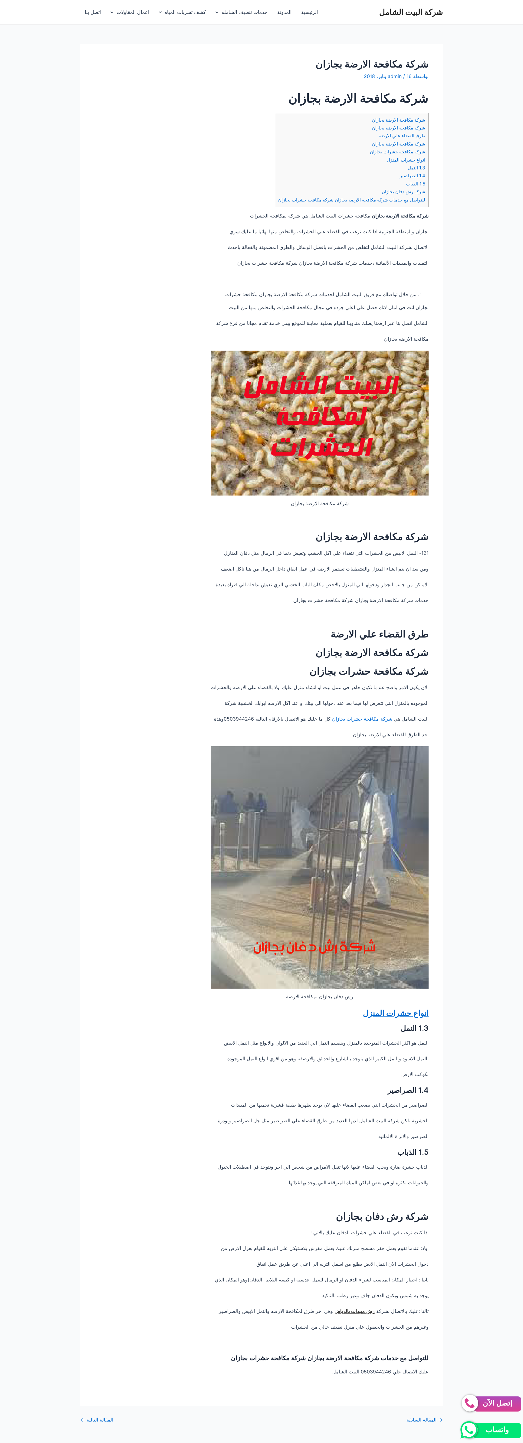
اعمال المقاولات (133, 12)
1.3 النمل (416, 168)
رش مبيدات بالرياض (354, 1311)
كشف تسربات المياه (185, 12)
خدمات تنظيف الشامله (245, 12)
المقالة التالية (97, 1419)
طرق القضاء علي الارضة (402, 136)
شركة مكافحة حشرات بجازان (397, 152)
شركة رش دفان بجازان (403, 192)
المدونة (284, 12)
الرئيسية (309, 12)
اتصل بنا (93, 12)
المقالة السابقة (424, 1419)
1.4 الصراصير (412, 175)
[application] (218, 12)
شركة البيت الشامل (411, 12)
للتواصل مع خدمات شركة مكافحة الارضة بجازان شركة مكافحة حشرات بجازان (351, 200)
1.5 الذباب (415, 184)
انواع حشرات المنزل (406, 160)
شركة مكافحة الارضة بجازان (398, 120)
